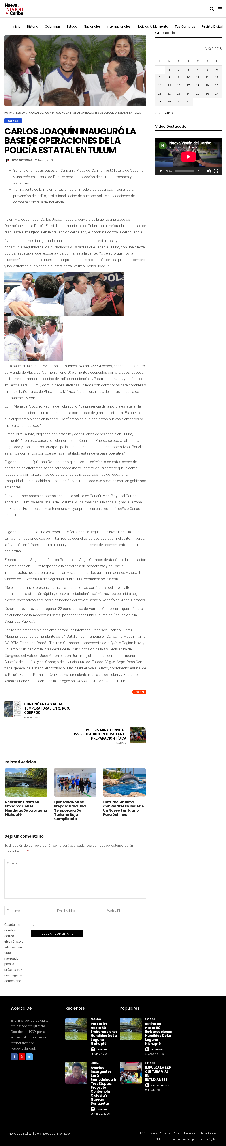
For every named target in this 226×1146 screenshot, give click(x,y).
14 (159, 85)
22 (169, 93)
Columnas (52, 26)
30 (178, 101)
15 (169, 85)
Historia (32, 26)
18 (197, 85)
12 (207, 77)
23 (178, 93)
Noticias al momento (152, 26)
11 (197, 77)
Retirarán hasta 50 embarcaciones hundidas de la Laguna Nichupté (26, 808)
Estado (72, 26)
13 (216, 77)
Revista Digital (212, 26)
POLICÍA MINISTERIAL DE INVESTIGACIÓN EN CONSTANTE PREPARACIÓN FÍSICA (100, 736)
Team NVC (103, 1049)
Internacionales (118, 26)
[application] (188, 156)
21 (159, 93)
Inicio (17, 26)
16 (178, 85)
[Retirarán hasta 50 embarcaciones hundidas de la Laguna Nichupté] (26, 782)
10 (188, 77)
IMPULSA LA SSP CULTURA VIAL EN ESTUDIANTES (158, 1073)
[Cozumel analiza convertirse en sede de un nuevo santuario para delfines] (124, 782)
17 (188, 85)
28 (159, 101)
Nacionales (92, 26)
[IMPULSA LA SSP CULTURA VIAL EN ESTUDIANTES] (131, 1073)
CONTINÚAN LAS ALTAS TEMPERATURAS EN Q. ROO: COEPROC (47, 710)
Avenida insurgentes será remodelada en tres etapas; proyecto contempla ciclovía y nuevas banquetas (104, 1085)
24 (188, 93)
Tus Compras (185, 26)
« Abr (159, 113)
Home (8, 112)
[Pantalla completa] (216, 171)
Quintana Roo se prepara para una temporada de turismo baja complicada (70, 810)
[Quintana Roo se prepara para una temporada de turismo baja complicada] (75, 782)
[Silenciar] (209, 171)
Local (95, 1063)
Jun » (169, 113)
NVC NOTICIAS (22, 160)
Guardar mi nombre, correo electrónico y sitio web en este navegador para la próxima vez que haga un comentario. (13, 953)
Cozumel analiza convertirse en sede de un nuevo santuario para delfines (123, 808)
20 (216, 85)
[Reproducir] (161, 171)
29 (169, 101)
